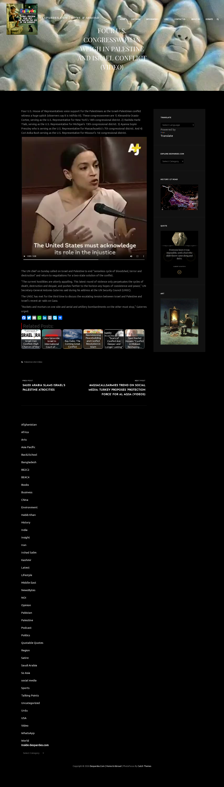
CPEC (166, 19)
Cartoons (136, 19)
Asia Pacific (28, 447)
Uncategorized (30, 702)
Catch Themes (144, 766)
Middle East (28, 582)
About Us (195, 19)
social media (29, 680)
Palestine (28, 362)
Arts (24, 439)
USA (35, 362)
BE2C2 (25, 469)
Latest (25, 567)
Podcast (26, 627)
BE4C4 (25, 477)
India (24, 529)
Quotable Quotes (32, 642)
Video (39, 362)
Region (25, 650)
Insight (25, 537)
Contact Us (179, 19)
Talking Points (30, 695)
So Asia (25, 672)
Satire (25, 657)
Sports (25, 687)
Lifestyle (26, 575)
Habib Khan (28, 514)
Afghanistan (29, 424)
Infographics (152, 19)
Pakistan (26, 612)
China (24, 499)
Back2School (29, 454)
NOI (23, 597)
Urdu (24, 710)
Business (26, 492)
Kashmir (26, 560)
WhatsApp (28, 733)
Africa (25, 432)
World (25, 740)
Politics (25, 635)
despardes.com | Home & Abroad (69, 17)
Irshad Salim (29, 552)
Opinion (26, 605)
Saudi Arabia (29, 665)
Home (122, 19)
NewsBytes (28, 590)
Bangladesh (28, 462)
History (25, 522)
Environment (29, 507)
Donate (209, 19)
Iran (23, 544)
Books (25, 484)
